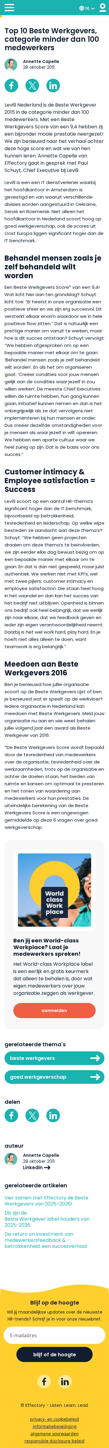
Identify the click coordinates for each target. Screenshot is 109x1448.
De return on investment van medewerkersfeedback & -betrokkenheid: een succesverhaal (46, 1240)
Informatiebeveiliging (55, 1426)
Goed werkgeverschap (38, 1077)
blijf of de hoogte (54, 1354)
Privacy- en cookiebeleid (54, 1419)
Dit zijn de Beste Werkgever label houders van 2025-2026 (47, 1219)
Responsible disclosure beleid (54, 1441)
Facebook (11, 85)
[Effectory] (103, 7)
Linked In (53, 85)
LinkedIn (33, 1167)
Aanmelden (54, 1011)
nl (87, 8)
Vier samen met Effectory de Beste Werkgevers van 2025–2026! (46, 1201)
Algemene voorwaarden (55, 1433)
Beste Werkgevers (32, 1058)
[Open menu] (9, 8)
